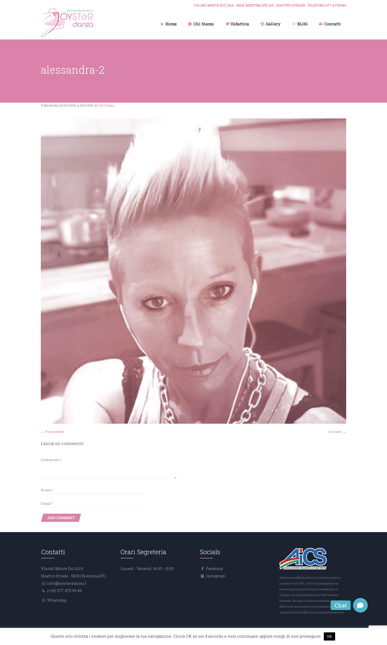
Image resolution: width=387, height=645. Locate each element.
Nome (47, 490)
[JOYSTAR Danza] (67, 23)
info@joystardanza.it (66, 583)
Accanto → (337, 431)
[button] (360, 605)
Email (47, 503)
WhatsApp (56, 600)
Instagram (215, 575)
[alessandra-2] (193, 271)
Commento (51, 459)
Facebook (214, 568)
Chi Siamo (106, 105)
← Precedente (52, 431)
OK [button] (329, 636)
